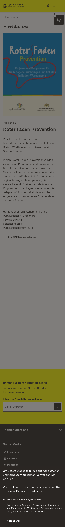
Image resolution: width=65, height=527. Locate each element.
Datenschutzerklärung (30, 491)
